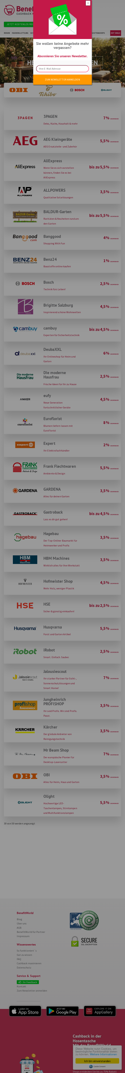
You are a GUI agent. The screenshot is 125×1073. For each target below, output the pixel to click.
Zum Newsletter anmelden (62, 79)
